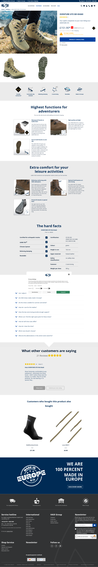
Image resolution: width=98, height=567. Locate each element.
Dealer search (53, 521)
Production (53, 519)
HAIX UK (28, 523)
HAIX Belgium (29, 530)
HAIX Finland (29, 535)
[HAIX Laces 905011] (65, 427)
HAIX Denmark (29, 533)
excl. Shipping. (75, 30)
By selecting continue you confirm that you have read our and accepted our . (86, 531)
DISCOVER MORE (75, 487)
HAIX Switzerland (30, 519)
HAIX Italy (28, 526)
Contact (3, 545)
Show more (39, 388)
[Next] (56, 32)
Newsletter (31, 542)
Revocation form (5, 550)
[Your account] (86, 6)
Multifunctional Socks (32, 445)
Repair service (4, 549)
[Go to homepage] (5, 5)
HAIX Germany (29, 517)
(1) (64, 17)
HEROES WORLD (54, 523)
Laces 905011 (65, 445)
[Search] (81, 6)
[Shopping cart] (95, 6)
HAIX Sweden (29, 532)
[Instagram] (52, 546)
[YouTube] (60, 546)
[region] (28, 32)
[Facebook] (56, 546)
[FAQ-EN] (92, 6)
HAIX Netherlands (30, 528)
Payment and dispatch (6, 547)
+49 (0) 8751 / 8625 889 (7, 521)
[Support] (89, 6)
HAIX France (29, 521)
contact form (10, 531)
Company (52, 517)
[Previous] (1, 32)
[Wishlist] (84, 6)
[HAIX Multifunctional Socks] (32, 427)
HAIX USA (28, 524)
